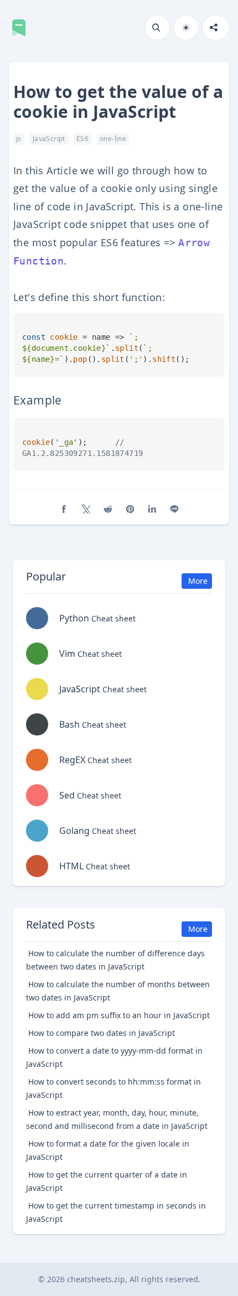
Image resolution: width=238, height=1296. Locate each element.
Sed (90, 795)
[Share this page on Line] (174, 509)
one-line (113, 138)
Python (97, 618)
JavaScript (49, 138)
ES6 (82, 138)
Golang (97, 831)
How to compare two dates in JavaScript (101, 1033)
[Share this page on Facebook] (63, 509)
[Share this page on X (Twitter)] (85, 509)
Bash (92, 724)
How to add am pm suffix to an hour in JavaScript (119, 1015)
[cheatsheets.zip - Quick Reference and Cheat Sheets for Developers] (22, 28)
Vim (90, 653)
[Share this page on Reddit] (108, 509)
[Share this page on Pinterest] (130, 509)
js (19, 138)
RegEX (95, 760)
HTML (94, 866)
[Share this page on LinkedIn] (152, 509)
